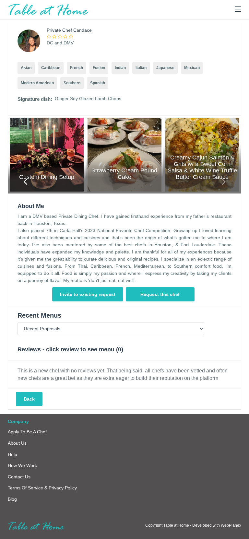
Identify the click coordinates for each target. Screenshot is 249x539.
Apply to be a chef (27, 431)
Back (29, 399)
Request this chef (160, 294)
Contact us (19, 476)
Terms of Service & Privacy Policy (42, 487)
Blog (12, 499)
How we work (22, 465)
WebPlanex (231, 525)
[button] (238, 9)
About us (17, 443)
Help (12, 454)
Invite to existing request (87, 294)
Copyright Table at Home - (168, 525)
